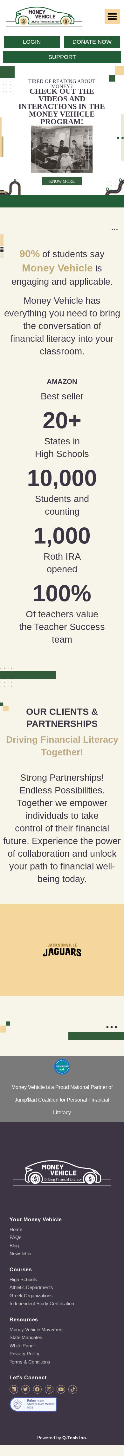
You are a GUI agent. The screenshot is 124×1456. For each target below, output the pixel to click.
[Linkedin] (14, 1389)
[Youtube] (61, 1389)
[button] (112, 16)
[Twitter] (25, 1389)
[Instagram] (49, 1389)
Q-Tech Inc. (74, 1437)
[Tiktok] (72, 1389)
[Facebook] (37, 1389)
